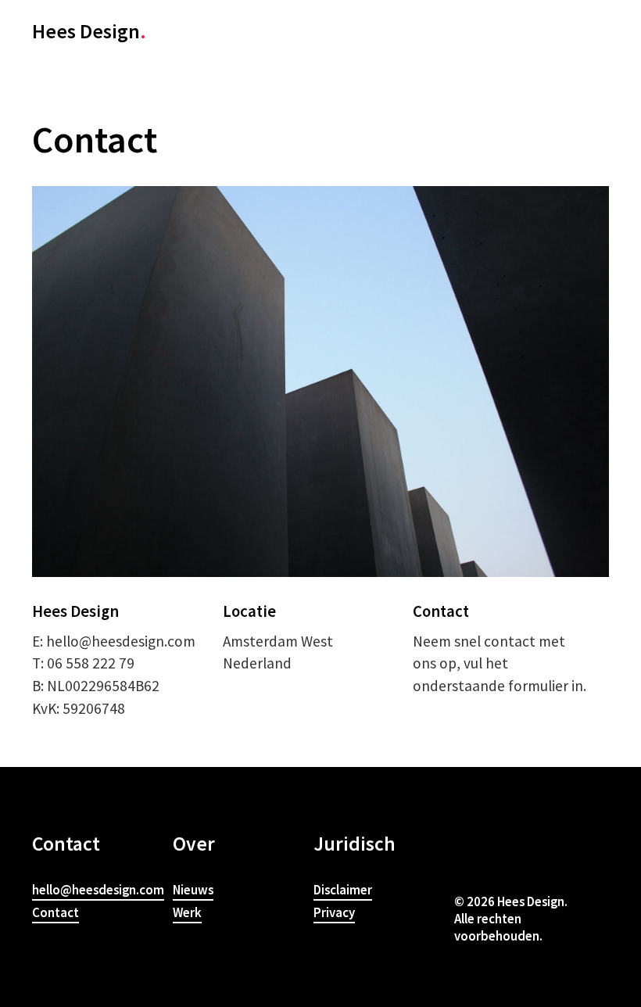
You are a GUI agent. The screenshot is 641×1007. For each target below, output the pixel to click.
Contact (55, 913)
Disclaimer (342, 890)
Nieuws (193, 890)
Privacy (334, 913)
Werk (187, 913)
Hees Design (89, 31)
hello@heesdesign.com (98, 890)
